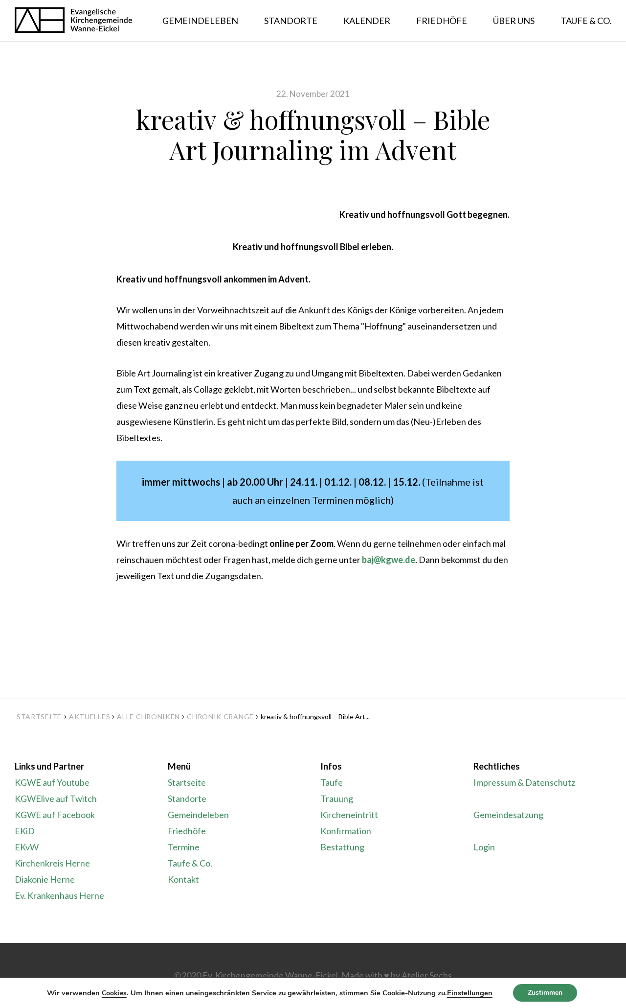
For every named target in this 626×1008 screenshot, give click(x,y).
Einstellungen (469, 992)
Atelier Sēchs (427, 975)
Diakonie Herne (45, 879)
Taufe (331, 782)
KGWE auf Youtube (52, 782)
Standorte (187, 798)
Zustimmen (545, 992)
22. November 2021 (313, 94)
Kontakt (183, 879)
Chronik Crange (220, 716)
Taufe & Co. (190, 863)
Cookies (114, 993)
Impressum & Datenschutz (524, 782)
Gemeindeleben (198, 814)
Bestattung (342, 847)
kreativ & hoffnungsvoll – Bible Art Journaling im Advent (313, 134)
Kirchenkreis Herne (52, 863)
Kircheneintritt (349, 814)
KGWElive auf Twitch (56, 798)
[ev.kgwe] (73, 20)
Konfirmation (345, 830)
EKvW (27, 847)
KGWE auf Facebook (55, 814)
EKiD (25, 830)
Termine (184, 847)
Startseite (39, 716)
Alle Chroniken (148, 716)
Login (484, 847)
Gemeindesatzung (508, 814)
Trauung (336, 798)
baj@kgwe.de (388, 559)
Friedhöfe (187, 830)
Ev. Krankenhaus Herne (59, 895)
